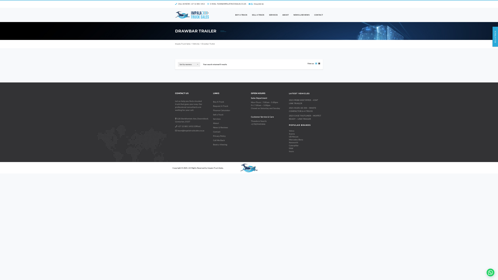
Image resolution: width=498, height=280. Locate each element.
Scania (292, 134)
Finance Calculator (221, 110)
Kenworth (293, 142)
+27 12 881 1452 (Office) (189, 126)
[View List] (319, 63)
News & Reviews (220, 127)
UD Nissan (294, 136)
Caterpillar (294, 145)
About (216, 123)
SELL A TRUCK (258, 15)
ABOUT (285, 15)
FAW (291, 148)
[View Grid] (316, 63)
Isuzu (291, 151)
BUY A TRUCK (241, 15)
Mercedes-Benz (296, 139)
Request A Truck (220, 106)
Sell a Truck (218, 114)
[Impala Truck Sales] (192, 15)
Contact (216, 132)
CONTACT (318, 15)
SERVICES (273, 15)
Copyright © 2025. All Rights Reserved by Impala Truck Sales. (198, 168)
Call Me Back (219, 140)
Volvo (291, 131)
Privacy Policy (219, 136)
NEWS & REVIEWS (301, 15)
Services (217, 119)
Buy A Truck (218, 102)
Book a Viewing (220, 144)
